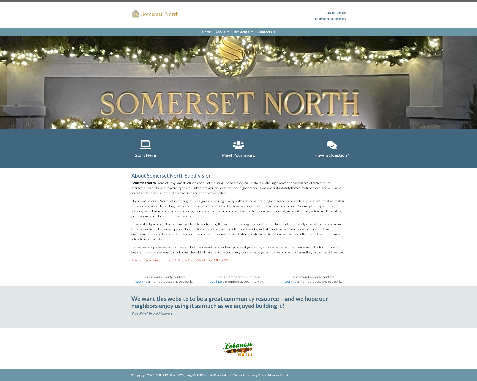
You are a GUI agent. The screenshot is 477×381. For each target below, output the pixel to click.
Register (341, 12)
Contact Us (266, 32)
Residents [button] (242, 32)
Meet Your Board (238, 155)
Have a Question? (331, 155)
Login (330, 12)
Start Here (145, 155)
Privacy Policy (257, 375)
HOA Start (237, 375)
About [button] (220, 32)
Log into (141, 281)
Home (206, 32)
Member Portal (278, 375)
